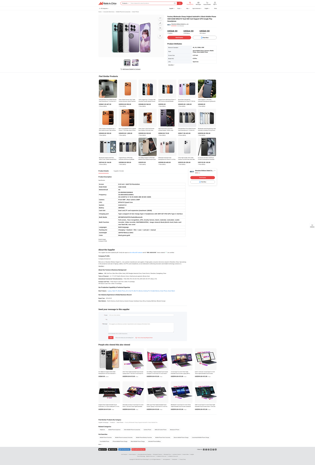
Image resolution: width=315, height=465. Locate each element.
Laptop (109, 291)
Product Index (185, 454)
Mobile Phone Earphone (114, 429)
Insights (192, 454)
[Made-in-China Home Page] (107, 3)
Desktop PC (146, 291)
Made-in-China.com (150, 456)
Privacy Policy (182, 459)
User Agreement (166, 459)
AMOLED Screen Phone (160, 429)
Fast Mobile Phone (104, 441)
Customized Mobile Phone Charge (200, 437)
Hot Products (124, 454)
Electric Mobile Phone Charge (181, 437)
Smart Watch (171, 291)
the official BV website (136, 252)
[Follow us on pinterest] (213, 449)
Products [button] (124, 3)
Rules (215, 8)
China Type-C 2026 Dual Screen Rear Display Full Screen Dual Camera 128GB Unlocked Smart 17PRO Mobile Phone (146, 129)
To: (106, 319)
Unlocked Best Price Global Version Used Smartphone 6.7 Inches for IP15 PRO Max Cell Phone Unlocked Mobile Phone (187, 129)
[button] (175, 3)
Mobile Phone (121, 291)
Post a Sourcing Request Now (144, 337)
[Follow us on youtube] (211, 449)
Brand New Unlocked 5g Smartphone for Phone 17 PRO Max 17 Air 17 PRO (187, 100)
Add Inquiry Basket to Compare (131, 69)
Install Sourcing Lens (139, 449)
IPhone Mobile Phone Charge (120, 441)
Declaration (174, 459)
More (99, 444)
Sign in (215, 4)
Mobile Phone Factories (106, 437)
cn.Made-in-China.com (173, 456)
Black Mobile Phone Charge (138, 441)
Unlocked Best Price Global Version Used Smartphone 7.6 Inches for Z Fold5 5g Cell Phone (107, 100)
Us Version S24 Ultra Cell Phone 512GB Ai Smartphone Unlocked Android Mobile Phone (206, 158)
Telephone (102, 429)
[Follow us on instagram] (208, 449)
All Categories (104, 8)
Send (111, 337)
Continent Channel (176, 454)
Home (99, 12)
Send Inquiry (179, 37)
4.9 (197, 173)
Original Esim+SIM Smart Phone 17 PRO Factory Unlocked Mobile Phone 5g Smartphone (167, 100)
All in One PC (129, 291)
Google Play (112, 449)
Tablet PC (114, 291)
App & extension (196, 8)
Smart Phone (135, 12)
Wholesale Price (167, 454)
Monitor (141, 291)
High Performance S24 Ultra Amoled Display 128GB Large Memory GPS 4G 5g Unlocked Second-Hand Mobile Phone (165, 129)
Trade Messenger (124, 449)
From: (106, 315)
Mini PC (136, 291)
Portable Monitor (155, 291)
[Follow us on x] (206, 449)
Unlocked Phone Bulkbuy (154, 441)
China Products (132, 454)
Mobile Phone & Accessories (123, 12)
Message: (105, 324)
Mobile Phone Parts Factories (162, 437)
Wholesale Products (157, 454)
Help (187, 8)
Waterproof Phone (174, 429)
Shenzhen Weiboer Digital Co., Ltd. (180, 24)
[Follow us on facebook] (204, 449)
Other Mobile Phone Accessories (132, 429)
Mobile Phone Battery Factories (144, 437)
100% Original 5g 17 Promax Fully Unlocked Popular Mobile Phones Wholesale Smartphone (146, 100)
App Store (102, 449)
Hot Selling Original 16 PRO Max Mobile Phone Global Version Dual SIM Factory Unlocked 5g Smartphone (147, 158)
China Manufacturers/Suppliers (144, 454)
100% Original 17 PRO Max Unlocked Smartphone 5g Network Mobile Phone (206, 100)
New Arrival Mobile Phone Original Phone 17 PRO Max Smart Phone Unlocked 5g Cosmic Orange (127, 129)
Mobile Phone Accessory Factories (123, 437)
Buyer (178, 8)
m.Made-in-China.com (161, 456)
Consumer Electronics (108, 12)
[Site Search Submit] (180, 3)
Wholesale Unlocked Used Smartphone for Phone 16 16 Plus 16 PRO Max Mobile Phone (166, 158)
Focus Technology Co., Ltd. (146, 459)
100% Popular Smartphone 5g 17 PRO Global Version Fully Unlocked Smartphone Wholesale (107, 129)
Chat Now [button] (206, 37)
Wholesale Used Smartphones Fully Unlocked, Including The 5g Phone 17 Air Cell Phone (207, 129)
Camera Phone (147, 429)
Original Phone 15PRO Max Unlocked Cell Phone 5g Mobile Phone (126, 158)
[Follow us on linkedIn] (216, 449)
